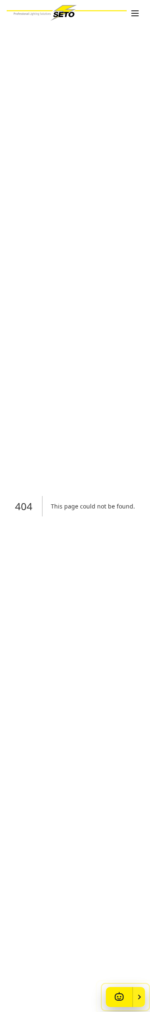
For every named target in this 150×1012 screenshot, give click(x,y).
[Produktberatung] (119, 997)
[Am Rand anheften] (138, 997)
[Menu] (135, 13)
